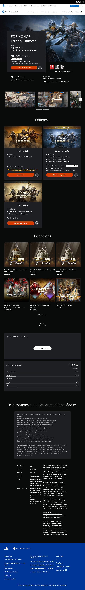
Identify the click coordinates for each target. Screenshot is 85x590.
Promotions (55, 12)
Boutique (9, 5)
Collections (44, 12)
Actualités (43, 5)
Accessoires (34, 5)
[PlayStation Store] (11, 11)
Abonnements (68, 12)
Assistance (51, 5)
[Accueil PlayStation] (3, 6)
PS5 (15, 5)
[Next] (80, 99)
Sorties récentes (32, 12)
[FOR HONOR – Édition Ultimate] (20, 99)
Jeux (20, 5)
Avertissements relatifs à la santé (52, 514)
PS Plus (26, 5)
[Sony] (80, 3)
